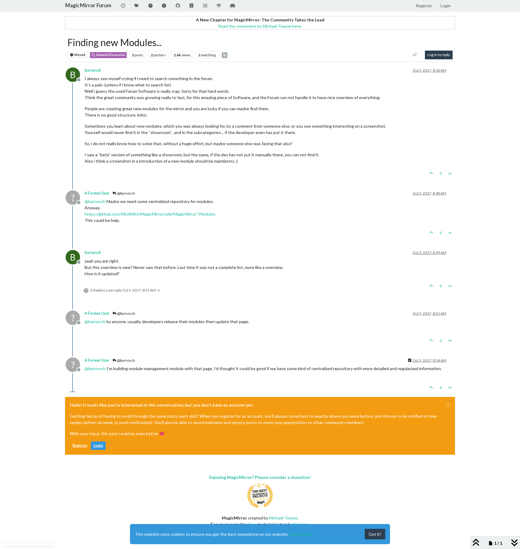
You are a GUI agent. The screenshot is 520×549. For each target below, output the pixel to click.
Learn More (300, 534)
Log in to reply (439, 54)
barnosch (93, 70)
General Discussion (110, 55)
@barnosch (125, 193)
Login (98, 445)
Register (80, 445)
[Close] (448, 405)
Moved (79, 55)
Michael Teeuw (283, 517)
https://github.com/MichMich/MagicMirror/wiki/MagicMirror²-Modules (150, 214)
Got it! (375, 534)
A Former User (97, 193)
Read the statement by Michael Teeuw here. (260, 26)
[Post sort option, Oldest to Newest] (415, 55)
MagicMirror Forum (88, 5)
